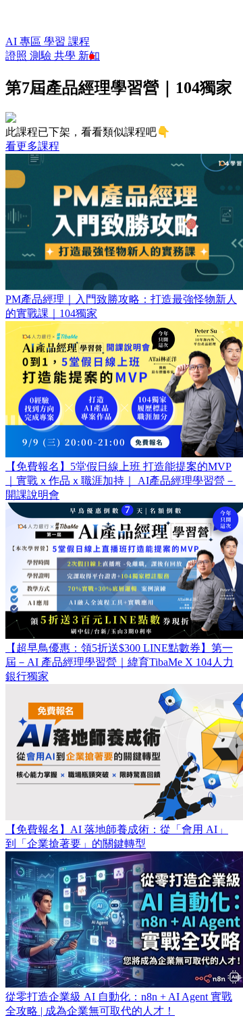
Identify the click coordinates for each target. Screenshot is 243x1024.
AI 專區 (24, 41)
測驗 (42, 55)
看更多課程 (32, 146)
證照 (17, 55)
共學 (66, 55)
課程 (79, 41)
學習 (56, 41)
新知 (89, 55)
